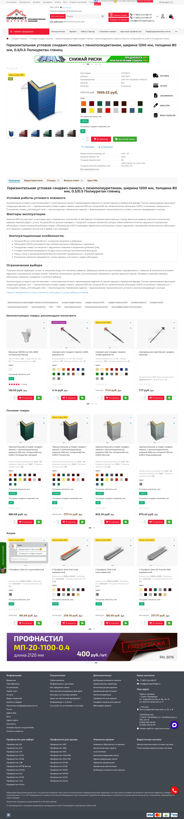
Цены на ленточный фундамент (65, 698)
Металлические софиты (104, 748)
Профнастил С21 (14, 773)
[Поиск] (102, 16)
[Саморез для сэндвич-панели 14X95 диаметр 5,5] (70, 335)
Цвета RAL (11, 713)
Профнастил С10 (14, 748)
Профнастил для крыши (105, 698)
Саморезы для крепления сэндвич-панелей (157, 353)
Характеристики (33, 180)
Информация (14, 675)
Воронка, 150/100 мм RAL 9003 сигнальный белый (23, 353)
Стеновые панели (107, 31)
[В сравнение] (44, 328)
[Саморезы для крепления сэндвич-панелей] (157, 335)
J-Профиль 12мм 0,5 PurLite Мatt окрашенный (155, 570)
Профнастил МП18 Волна (18, 766)
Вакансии (11, 680)
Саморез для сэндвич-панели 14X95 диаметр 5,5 (70, 353)
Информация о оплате (61, 702)
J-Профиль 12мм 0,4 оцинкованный (26, 569)
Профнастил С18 (14, 763)
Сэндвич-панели (19, 39)
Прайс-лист (12, 691)
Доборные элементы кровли (107, 680)
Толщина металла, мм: (91, 116)
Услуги (9, 695)
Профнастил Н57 (58, 744)
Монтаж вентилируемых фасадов (66, 691)
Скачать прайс (119, 15)
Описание (14, 180)
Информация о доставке (62, 684)
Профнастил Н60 (58, 748)
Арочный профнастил (131, 31)
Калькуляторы (58, 31)
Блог (65, 2)
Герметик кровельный (104, 763)
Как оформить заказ (59, 687)
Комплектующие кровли (105, 687)
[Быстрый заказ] (39, 398)
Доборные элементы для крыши (109, 770)
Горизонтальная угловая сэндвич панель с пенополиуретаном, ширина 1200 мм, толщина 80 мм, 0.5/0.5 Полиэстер (69, 451)
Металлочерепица (102, 695)
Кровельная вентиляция (105, 691)
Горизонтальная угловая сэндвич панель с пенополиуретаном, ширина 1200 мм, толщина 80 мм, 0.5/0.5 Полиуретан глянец (92, 189)
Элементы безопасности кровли (109, 744)
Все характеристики (89, 169)
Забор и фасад (88, 31)
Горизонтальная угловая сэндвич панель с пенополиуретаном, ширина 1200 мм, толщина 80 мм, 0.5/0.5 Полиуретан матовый (25, 451)
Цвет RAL (92, 180)
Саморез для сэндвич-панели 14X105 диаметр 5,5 (111, 353)
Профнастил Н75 (58, 752)
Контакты (11, 724)
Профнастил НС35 (15, 777)
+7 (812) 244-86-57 (142, 14)
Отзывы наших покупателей (20, 727)
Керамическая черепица (105, 684)
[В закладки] (44, 323)
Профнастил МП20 (15, 770)
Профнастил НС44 (15, 784)
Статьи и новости (14, 731)
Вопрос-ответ (73, 180)
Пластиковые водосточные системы (154, 748)
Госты (9, 709)
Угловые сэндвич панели (41, 39)
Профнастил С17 (14, 752)
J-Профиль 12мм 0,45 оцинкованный (106, 570)
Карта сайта (12, 720)
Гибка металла (57, 680)
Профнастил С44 (14, 781)
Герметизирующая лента (105, 759)
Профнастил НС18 (15, 759)
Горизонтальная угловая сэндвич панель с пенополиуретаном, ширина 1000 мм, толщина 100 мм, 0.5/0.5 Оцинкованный (156, 451)
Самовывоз (47, 2)
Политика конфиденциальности (22, 706)
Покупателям (57, 675)
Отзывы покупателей (78, 2)
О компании (11, 2)
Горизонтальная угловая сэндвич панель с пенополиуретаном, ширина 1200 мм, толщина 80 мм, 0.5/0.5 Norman (112, 451)
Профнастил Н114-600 (60, 755)
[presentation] (7, 133)
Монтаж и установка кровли (63, 695)
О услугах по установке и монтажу (66, 706)
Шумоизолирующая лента (106, 755)
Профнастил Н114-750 (60, 759)
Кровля (73, 31)
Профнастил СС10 (15, 755)
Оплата (58, 2)
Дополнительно (102, 675)
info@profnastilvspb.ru (142, 20)
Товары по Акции (118, 19)
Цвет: (82, 98)
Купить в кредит (14, 702)
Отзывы (53, 180)
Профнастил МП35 (59, 763)
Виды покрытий (14, 698)
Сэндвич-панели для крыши (107, 702)
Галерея (92, 2)
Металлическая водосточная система (155, 744)
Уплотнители (99, 752)
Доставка (36, 2)
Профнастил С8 (14, 744)
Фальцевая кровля (102, 706)
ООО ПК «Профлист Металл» (134, 79)
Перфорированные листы (158, 31)
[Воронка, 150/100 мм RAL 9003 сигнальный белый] (27, 335)
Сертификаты (24, 2)
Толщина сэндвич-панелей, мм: (95, 126)
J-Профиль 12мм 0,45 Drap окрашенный (65, 570)
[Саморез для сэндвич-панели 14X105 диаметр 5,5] (114, 335)
